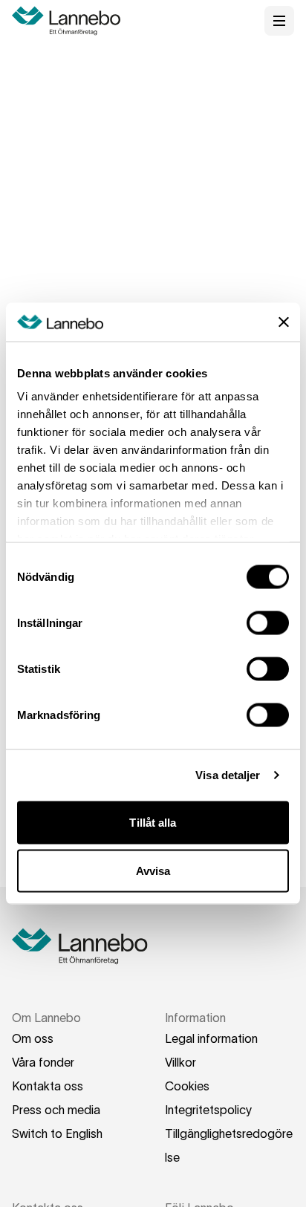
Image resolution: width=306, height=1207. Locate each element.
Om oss (32, 1038)
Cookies (187, 1086)
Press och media (56, 1109)
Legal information (211, 1038)
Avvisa (153, 871)
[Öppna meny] (279, 21)
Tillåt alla (152, 822)
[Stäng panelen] (284, 321)
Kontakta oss (47, 1086)
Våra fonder (43, 1062)
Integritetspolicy (208, 1109)
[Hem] (71, 21)
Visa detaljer (227, 775)
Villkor (180, 1062)
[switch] (268, 622)
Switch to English (57, 1133)
